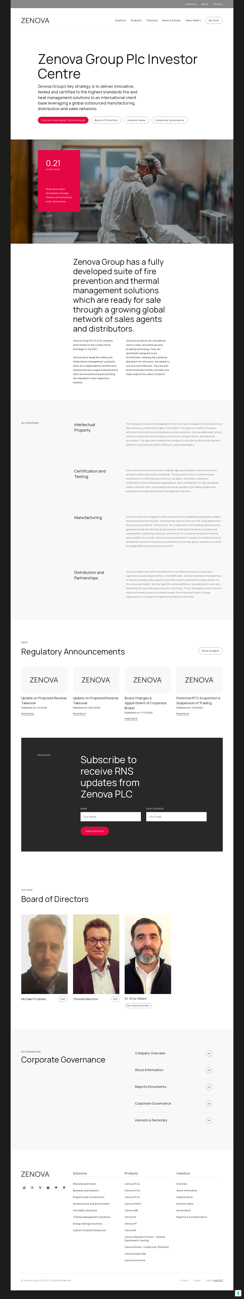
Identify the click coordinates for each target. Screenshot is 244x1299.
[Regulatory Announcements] (44, 680)
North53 (218, 1280)
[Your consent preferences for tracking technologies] (238, 1293)
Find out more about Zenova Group (63, 120)
